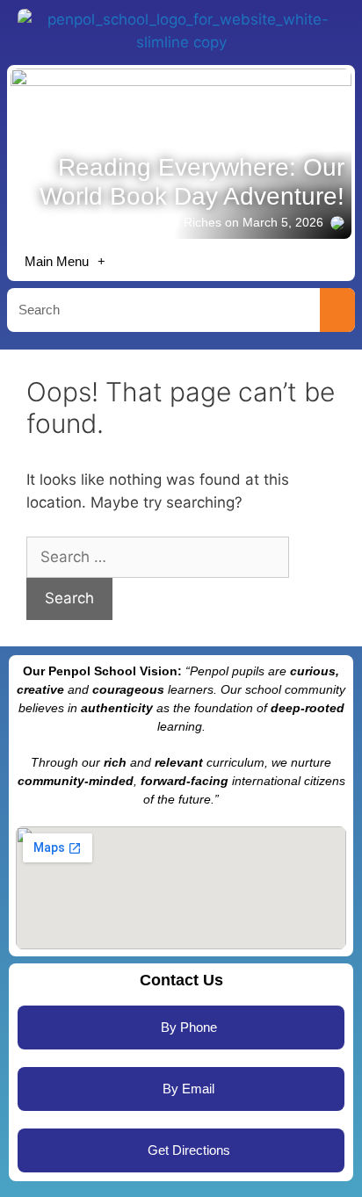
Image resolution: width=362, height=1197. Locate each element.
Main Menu (57, 261)
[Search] (337, 310)
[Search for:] (157, 557)
